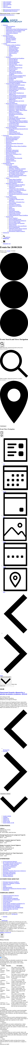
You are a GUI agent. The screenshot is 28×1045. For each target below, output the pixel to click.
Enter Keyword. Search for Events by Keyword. (11, 347)
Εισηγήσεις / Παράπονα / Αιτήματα (11, 883)
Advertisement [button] (3, 1029)
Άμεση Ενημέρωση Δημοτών (10, 861)
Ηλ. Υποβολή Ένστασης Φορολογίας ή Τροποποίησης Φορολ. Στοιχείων (12, 863)
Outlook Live (6, 820)
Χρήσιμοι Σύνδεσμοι (8, 876)
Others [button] (1, 1037)
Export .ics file (6, 821)
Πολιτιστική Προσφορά (11, 103)
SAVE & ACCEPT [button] (4, 1044)
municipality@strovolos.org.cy (7, 14)
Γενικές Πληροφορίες (11, 196)
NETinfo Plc (15, 914)
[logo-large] (11, 22)
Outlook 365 (6, 818)
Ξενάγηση (8, 57)
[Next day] (15, 673)
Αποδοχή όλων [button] (12, 931)
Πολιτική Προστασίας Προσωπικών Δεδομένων (14, 870)
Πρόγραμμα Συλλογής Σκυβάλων (11, 882)
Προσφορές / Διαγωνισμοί (9, 872)
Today (1, 675)
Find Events (3, 426)
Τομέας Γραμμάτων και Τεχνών (10, 908)
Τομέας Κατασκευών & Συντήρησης (11, 905)
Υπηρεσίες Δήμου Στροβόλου (13, 83)
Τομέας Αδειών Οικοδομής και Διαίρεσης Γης (14, 903)
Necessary (4, 957)
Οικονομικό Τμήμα (7, 901)
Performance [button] (3, 1014)
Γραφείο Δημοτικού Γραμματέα (10, 898)
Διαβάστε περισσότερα (5, 932)
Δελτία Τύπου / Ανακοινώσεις (10, 865)
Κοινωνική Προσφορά (11, 127)
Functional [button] (2, 1007)
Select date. (14, 684)
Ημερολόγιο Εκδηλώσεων (9, 866)
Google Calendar (7, 816)
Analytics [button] (2, 1021)
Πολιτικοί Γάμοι (7, 868)
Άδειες (4, 886)
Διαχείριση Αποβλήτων (11, 183)
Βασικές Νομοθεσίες (8, 874)
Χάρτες (7, 178)
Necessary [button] (2, 956)
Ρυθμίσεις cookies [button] (4, 931)
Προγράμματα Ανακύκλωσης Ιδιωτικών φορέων (14, 888)
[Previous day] (15, 633)
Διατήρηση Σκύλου (7, 887)
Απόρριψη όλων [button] (20, 931)
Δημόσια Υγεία (9, 216)
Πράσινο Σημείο (7, 884)
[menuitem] (15, 29)
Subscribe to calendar (5, 793)
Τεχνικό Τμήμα (6, 902)
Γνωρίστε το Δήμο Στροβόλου (13, 45)
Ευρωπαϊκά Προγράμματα (9, 873)
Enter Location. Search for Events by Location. (11, 378)
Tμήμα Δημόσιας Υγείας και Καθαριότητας (13, 907)
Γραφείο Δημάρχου (7, 897)
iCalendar (5, 817)
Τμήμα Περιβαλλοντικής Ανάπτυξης (11, 906)
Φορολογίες (6, 869)
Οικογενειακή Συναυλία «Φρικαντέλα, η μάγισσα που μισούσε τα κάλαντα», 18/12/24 (13, 693)
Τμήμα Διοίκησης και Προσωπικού (11, 899)
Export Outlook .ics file (8, 822)
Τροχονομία (6, 910)
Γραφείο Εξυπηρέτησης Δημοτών (11, 895)
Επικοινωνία (9, 164)
